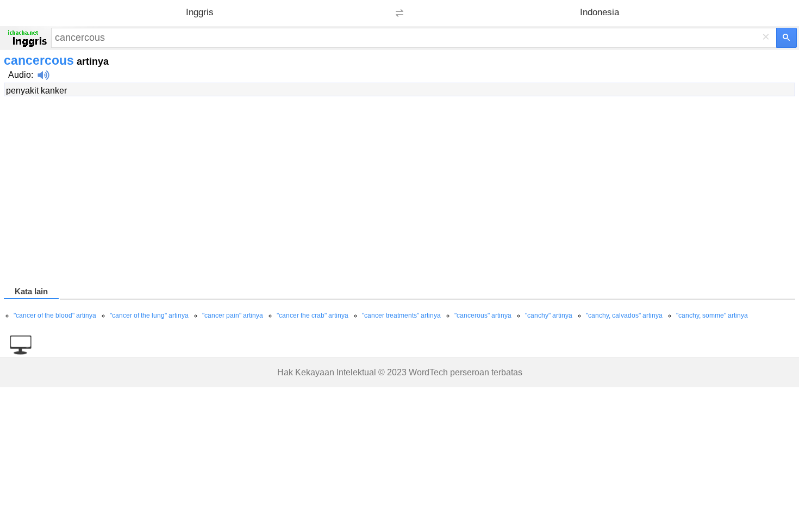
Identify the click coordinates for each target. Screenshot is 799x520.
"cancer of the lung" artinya (149, 315)
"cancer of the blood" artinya (55, 315)
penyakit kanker (36, 90)
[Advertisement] (330, 193)
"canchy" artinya (548, 315)
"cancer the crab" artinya (312, 315)
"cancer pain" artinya (232, 315)
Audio (19, 74)
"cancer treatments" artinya (401, 315)
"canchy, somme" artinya (712, 315)
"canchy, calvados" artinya (624, 315)
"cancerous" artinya (482, 315)
